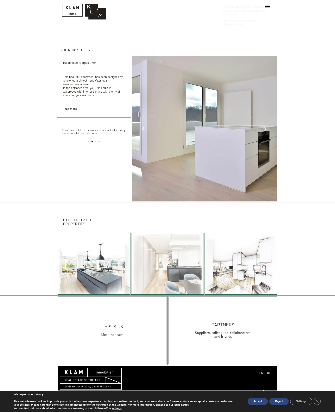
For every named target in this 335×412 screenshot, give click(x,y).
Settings (301, 401)
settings (117, 408)
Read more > (71, 108)
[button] (88, 141)
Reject (279, 401)
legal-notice (181, 405)
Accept (257, 401)
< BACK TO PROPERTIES (75, 50)
